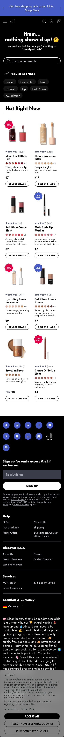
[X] (6, 436)
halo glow (39, 88)
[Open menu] (5, 21)
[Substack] (38, 436)
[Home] (12, 21)
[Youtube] (49, 425)
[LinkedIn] (28, 436)
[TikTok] (6, 425)
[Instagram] (17, 425)
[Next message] (61, 8)
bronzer (11, 88)
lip (24, 88)
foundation (13, 95)
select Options (17, 398)
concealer (26, 82)
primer (10, 82)
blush (43, 82)
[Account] (52, 21)
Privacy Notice (18, 499)
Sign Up (32, 486)
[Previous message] (3, 8)
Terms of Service (21, 504)
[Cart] (59, 21)
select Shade (17, 183)
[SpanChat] (17, 436)
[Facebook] (38, 425)
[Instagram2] (6, 447)
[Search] (44, 21)
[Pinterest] (28, 425)
